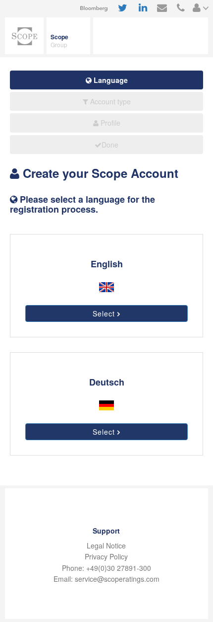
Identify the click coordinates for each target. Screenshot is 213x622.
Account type (109, 101)
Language (110, 80)
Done (110, 145)
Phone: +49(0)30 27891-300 (106, 568)
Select (105, 313)
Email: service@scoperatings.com (106, 579)
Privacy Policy (106, 556)
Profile (109, 123)
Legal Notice (106, 545)
